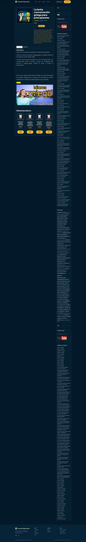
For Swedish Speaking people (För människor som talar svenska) (63, 81)
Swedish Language (60, 193)
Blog (35, 534)
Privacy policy (62, 531)
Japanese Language (61, 67)
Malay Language (60, 101)
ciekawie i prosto (61, 212)
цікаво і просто (64, 283)
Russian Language (60, 178)
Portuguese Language (61, 150)
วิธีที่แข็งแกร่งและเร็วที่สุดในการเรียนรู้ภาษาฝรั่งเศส (63, 311)
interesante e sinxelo (62, 218)
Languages (36, 529)
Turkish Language (60, 121)
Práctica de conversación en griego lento (41, 40)
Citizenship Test (60, 135)
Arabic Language (60, 179)
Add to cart (41, 26)
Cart (39, 1)
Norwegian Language (61, 118)
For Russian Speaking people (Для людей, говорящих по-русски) (62, 112)
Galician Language (60, 141)
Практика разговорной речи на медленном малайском (63, 270)
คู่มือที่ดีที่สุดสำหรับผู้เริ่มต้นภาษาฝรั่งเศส (63, 292)
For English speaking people (62, 103)
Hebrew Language (60, 170)
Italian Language (60, 152)
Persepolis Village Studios (23, 1)
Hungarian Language (61, 202)
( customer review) (43, 20)
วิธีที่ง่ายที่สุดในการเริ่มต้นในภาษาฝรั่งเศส (63, 307)
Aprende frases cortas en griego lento (45, 32)
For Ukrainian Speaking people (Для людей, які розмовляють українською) (63, 145)
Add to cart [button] (20, 132)
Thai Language (60, 38)
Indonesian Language (61, 49)
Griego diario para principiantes (41, 35)
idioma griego (37, 55)
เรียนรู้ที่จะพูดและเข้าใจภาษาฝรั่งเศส (63, 318)
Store (35, 531)
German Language (60, 88)
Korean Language (60, 83)
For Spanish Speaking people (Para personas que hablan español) (62, 64)
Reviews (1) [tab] (25, 46)
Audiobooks (36, 533)
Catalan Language (60, 58)
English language (60, 120)
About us (48, 1)
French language (60, 105)
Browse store (59, 1)
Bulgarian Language (61, 40)
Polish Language (60, 134)
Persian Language (60, 100)
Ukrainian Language (61, 56)
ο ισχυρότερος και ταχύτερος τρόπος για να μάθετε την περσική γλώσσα (63, 253)
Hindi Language (60, 184)
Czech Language (60, 94)
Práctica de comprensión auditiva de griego (43, 39)
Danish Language (60, 109)
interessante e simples (61, 224)
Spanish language (60, 166)
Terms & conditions (63, 529)
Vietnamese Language (61, 73)
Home (36, 1)
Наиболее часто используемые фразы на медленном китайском (63, 266)
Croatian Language (60, 75)
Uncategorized (60, 517)
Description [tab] (19, 46)
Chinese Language (60, 71)
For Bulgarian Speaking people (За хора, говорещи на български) (63, 187)
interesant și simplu (62, 221)
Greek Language (60, 483)
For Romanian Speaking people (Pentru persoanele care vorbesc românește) (63, 97)
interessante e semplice (62, 222)
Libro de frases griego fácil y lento (39, 38)
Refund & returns (62, 533)
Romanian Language (61, 164)
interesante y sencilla (62, 219)
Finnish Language (60, 126)
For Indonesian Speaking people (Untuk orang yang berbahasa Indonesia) (63, 91)
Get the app (67, 1)
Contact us (44, 1)
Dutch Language (60, 140)
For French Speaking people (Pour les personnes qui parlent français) (63, 46)
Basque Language (60, 195)
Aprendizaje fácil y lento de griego (39, 33)
